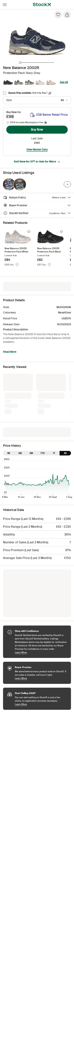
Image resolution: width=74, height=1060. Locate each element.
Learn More (41, 592)
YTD (42, 392)
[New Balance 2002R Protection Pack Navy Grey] (9, 184)
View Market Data (37, 149)
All (65, 392)
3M (20, 392)
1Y (54, 392)
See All (64, 82)
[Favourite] (58, 14)
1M (8, 392)
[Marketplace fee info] (45, 122)
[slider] (20, 62)
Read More (9, 351)
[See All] (67, 184)
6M (31, 392)
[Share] (67, 14)
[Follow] (29, 232)
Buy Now (37, 130)
